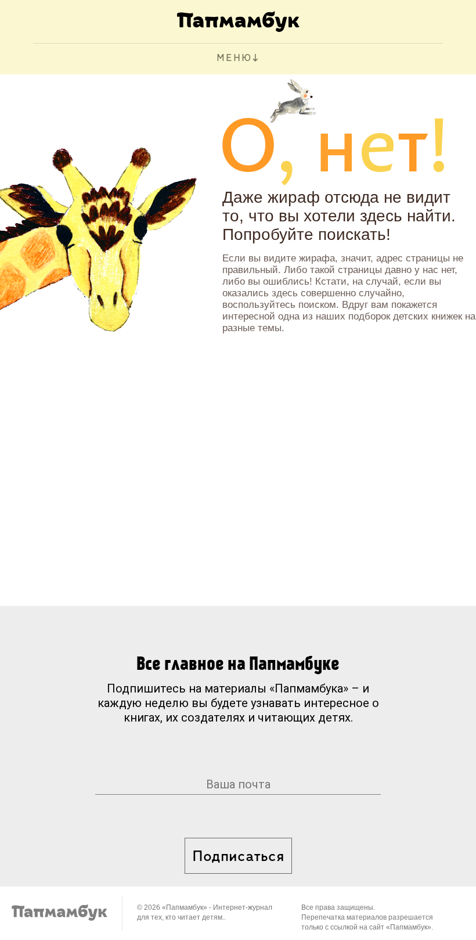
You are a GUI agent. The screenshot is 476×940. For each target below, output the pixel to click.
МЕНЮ (234, 58)
